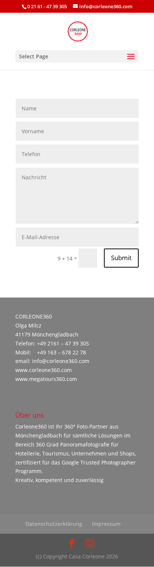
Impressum (106, 523)
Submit (121, 257)
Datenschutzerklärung (53, 523)
